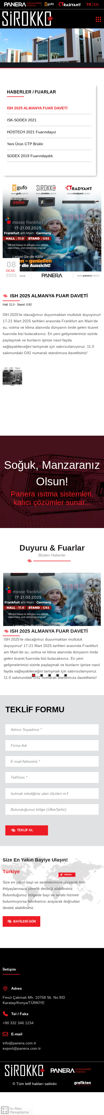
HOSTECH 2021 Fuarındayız (32, 132)
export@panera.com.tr (23, 1071)
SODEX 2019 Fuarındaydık (31, 155)
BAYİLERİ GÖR (25, 944)
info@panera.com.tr (20, 1065)
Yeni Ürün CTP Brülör (27, 143)
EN (96, 4)
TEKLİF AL (25, 853)
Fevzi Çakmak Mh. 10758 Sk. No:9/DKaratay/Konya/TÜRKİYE (34, 1023)
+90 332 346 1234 (18, 1045)
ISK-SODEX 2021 (22, 120)
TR (88, 4)
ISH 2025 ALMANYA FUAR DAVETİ (39, 108)
